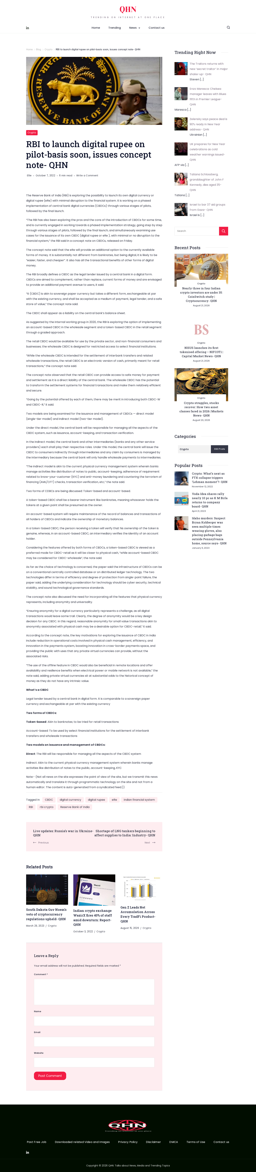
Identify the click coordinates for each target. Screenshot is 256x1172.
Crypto (32, 132)
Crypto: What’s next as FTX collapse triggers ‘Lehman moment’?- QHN (209, 478)
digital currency (70, 800)
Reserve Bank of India (75, 807)
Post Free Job (36, 1142)
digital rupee (96, 800)
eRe (114, 800)
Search (223, 231)
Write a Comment (87, 176)
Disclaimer (153, 1142)
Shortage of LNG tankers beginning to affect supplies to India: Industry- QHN (124, 833)
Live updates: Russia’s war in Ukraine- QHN (63, 833)
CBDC (49, 800)
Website (38, 1052)
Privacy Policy (128, 1142)
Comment (41, 974)
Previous (43, 842)
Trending (114, 28)
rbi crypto (46, 807)
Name (37, 1011)
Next (147, 842)
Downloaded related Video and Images (82, 1142)
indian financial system (139, 800)
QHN (127, 9)
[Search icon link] (228, 28)
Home (96, 28)
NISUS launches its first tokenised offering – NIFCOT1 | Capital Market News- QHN (201, 352)
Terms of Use (196, 1142)
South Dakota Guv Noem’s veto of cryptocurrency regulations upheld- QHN (46, 914)
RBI (31, 807)
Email (37, 1032)
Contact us (157, 28)
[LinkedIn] (27, 27)
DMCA (173, 1142)
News (133, 28)
